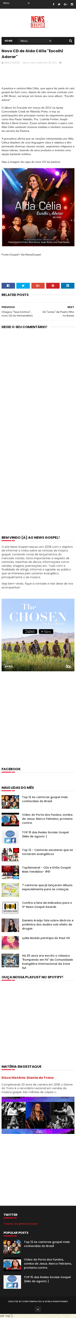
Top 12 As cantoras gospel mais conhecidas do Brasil (45, 799)
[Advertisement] (38, 724)
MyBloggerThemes (56, 1301)
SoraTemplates (32, 1301)
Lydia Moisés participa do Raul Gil (46, 938)
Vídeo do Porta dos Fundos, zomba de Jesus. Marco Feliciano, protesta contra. (47, 819)
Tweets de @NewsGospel (21, 1224)
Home (9, 40)
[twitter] (59, 4)
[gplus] (66, 4)
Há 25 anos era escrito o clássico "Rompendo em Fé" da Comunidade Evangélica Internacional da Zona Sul (47, 962)
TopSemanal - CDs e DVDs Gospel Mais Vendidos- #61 (46, 870)
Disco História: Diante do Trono (28, 1077)
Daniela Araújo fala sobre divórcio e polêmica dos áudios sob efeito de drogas (47, 924)
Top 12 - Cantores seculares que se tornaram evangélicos (47, 852)
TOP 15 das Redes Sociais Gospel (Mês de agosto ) (45, 834)
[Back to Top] (38, 1309)
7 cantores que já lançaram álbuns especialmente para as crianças (47, 887)
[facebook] (53, 4)
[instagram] (72, 4)
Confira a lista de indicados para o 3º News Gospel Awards (47, 905)
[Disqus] (38, 382)
